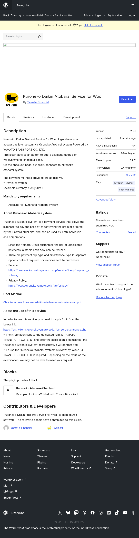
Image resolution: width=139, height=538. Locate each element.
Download (127, 99)
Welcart (58, 428)
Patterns (42, 468)
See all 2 (131, 175)
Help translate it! (93, 25)
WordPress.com (14, 479)
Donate (111, 462)
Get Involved (113, 450)
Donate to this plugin (109, 297)
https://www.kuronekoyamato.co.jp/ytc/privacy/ (38, 285)
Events (109, 456)
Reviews (28, 117)
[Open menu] (133, 5)
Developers (78, 462)
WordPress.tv (81, 468)
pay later (118, 183)
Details (11, 117)
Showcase (43, 450)
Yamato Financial (38, 102)
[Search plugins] (39, 36)
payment (129, 183)
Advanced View (106, 199)
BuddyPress (12, 497)
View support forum (108, 264)
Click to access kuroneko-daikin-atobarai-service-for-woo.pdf (42, 302)
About (7, 450)
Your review (103, 232)
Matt (8, 485)
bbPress (10, 491)
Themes (42, 456)
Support (131, 117)
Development (71, 117)
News (7, 456)
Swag (110, 468)
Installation (48, 117)
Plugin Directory (12, 15)
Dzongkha (17, 513)
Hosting (8, 462)
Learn (74, 450)
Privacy (8, 468)
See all (131, 232)
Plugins (41, 462)
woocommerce (126, 189)
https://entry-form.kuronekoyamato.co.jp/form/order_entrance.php (44, 329)
